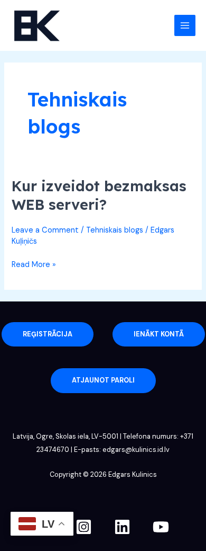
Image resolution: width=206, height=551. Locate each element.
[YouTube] (161, 527)
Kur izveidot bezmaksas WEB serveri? (99, 195)
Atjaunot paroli (103, 380)
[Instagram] (84, 527)
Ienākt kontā (159, 334)
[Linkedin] (122, 527)
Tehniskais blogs (114, 230)
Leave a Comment (45, 230)
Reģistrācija (47, 334)
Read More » (34, 264)
